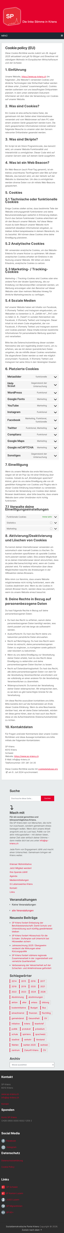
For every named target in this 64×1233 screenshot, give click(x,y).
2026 (43, 991)
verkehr (27, 1039)
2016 (33, 981)
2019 (23, 986)
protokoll (26, 1029)
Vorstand (40, 1039)
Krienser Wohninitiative (21, 864)
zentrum (16, 1050)
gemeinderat (18, 1018)
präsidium (40, 1029)
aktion (15, 1002)
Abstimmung (18, 997)
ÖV (44, 1050)
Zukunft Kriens (31, 1050)
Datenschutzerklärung (12, 1160)
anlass (34, 1002)
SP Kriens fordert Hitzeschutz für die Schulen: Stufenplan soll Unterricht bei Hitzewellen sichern (30, 938)
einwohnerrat (18, 1013)
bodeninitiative (19, 1007)
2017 (42, 981)
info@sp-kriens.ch (10, 1097)
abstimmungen (35, 997)
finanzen (33, 1013)
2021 (42, 986)
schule (15, 1034)
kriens (27, 1023)
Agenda (13, 876)
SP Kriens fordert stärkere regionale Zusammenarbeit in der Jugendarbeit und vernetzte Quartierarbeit (32, 958)
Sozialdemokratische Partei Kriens (22, 1226)
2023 (23, 991)
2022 (14, 991)
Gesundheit (34, 1018)
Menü (4, 35)
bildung (45, 1002)
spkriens (26, 1034)
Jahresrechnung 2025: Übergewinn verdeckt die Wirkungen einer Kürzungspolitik (29, 948)
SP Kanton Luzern (14, 1193)
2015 (23, 981)
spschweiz (40, 1034)
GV (45, 1018)
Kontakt (13, 888)
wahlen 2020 (29, 1045)
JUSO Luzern (12, 1199)
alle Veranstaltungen (23, 910)
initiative (16, 1023)
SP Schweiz (11, 1187)
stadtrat (15, 1039)
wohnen (44, 1045)
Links (12, 892)
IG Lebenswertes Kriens (21, 884)
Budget (34, 1007)
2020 (33, 986)
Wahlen (15, 1045)
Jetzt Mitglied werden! (21, 868)
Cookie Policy (7, 1167)
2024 (33, 991)
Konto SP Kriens (9, 1117)
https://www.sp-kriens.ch (34, 76)
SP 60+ (9, 1212)
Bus (44, 1007)
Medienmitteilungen (19, 880)
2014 (14, 981)
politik (14, 1029)
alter (24, 1002)
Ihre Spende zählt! (19, 872)
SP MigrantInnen (13, 1206)
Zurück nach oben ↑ (32, 1230)
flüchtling (46, 1013)
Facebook (10, 1140)
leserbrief (39, 1023)
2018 (14, 986)
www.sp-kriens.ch (10, 1094)
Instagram (10, 1147)
